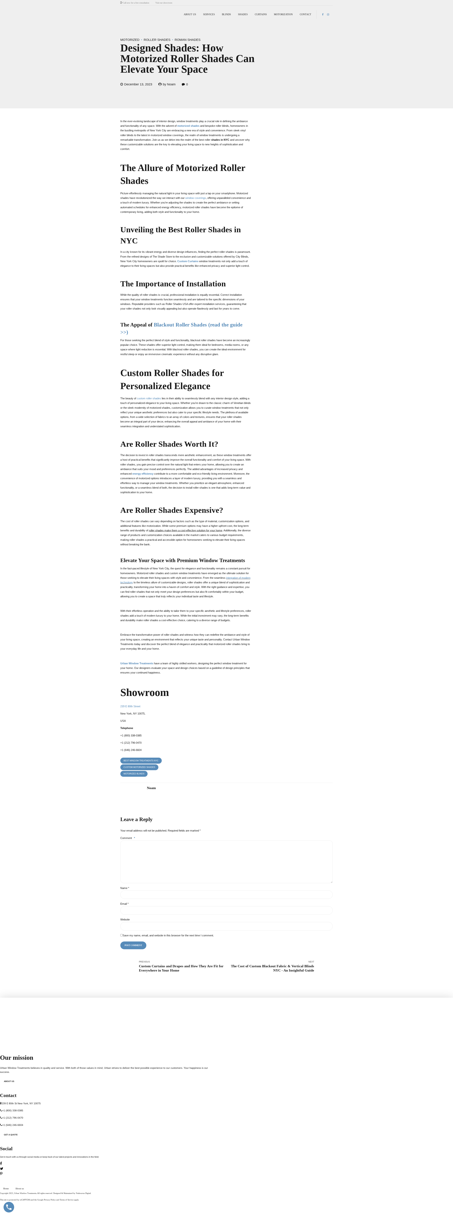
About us (190, 14)
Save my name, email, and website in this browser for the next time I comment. (168, 935)
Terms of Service (67, 1200)
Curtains (261, 14)
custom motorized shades (139, 767)
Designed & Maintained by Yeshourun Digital (72, 1193)
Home (6, 1188)
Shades (243, 14)
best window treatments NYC (141, 760)
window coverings (195, 197)
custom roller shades (149, 398)
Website (125, 919)
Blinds (226, 14)
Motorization (283, 14)
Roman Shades (187, 40)
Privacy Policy (50, 1200)
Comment (127, 837)
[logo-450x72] (40, 1009)
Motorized (129, 40)
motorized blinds (134, 773)
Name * (124, 888)
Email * (124, 903)
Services (209, 14)
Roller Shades (157, 40)
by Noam (169, 84)
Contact (305, 14)
